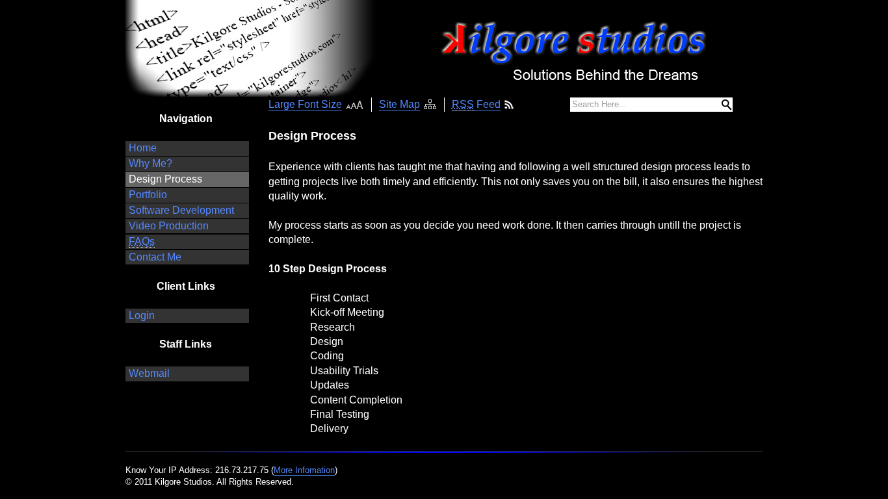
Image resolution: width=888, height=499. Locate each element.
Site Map (399, 104)
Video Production (169, 225)
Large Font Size (305, 104)
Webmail (149, 373)
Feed (476, 104)
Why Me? (150, 163)
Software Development (181, 210)
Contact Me (155, 256)
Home (143, 147)
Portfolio (148, 194)
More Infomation (304, 470)
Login (142, 315)
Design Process (165, 179)
